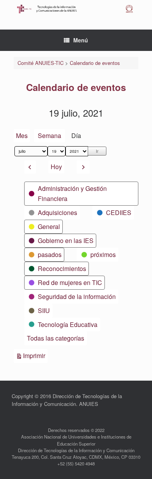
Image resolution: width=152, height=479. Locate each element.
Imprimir (35, 355)
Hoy (56, 166)
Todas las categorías (55, 338)
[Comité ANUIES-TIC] (76, 9)
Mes (22, 135)
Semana (49, 135)
